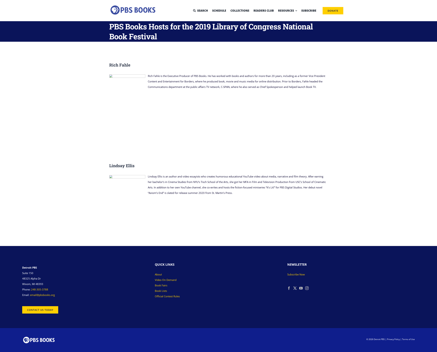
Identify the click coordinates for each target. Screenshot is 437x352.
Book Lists (161, 291)
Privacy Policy (393, 339)
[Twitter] (295, 288)
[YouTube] (301, 288)
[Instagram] (307, 288)
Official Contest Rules (167, 296)
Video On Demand (166, 280)
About (158, 274)
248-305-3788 (39, 289)
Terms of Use (408, 339)
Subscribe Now (296, 274)
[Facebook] (289, 288)
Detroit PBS (379, 339)
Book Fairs (161, 285)
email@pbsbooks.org (42, 295)
